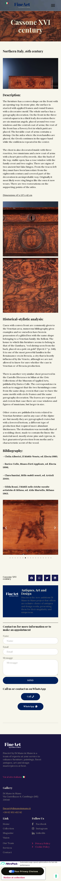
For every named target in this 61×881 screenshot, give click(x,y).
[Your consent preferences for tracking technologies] (56, 876)
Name (6, 636)
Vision (6, 837)
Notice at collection (14, 877)
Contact (7, 852)
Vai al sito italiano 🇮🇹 (14, 776)
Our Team (8, 843)
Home (6, 824)
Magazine (8, 833)
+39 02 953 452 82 (12, 812)
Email (6, 647)
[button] (6, 528)
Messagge (8, 658)
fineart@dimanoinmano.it (17, 808)
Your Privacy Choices (26, 871)
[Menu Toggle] (53, 5)
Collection (8, 828)
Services (7, 847)
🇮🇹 (7, 3)
